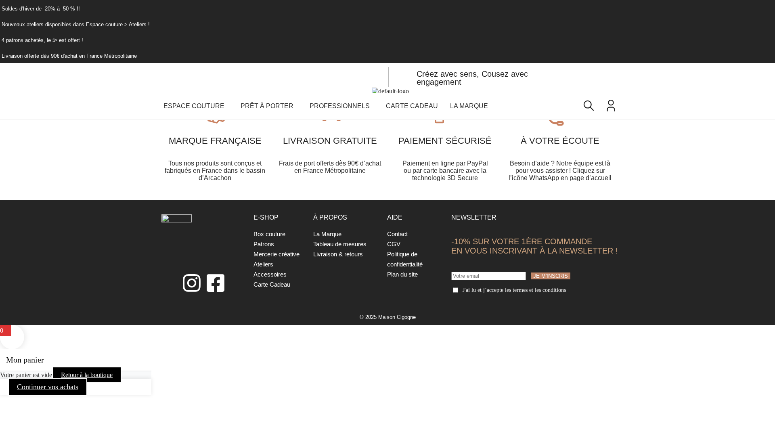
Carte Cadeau (412, 106)
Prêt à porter (267, 106)
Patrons (263, 244)
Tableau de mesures (340, 244)
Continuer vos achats (47, 387)
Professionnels (340, 106)
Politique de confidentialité (405, 259)
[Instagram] (192, 283)
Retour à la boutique (87, 374)
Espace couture (193, 106)
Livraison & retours (338, 254)
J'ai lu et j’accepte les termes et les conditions (514, 290)
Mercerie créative (276, 254)
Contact (397, 234)
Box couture (269, 234)
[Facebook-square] (215, 283)
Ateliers (263, 264)
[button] (196, 106)
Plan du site (402, 274)
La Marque (469, 106)
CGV (393, 244)
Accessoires (270, 274)
